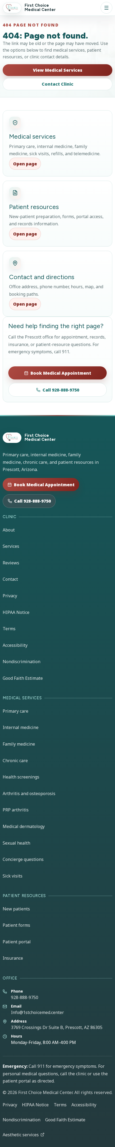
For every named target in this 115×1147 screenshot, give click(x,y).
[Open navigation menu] (106, 8)
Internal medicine (21, 727)
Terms (9, 629)
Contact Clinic (57, 84)
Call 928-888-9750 (61, 390)
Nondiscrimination (21, 661)
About (9, 530)
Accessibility (15, 645)
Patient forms (16, 925)
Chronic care (15, 761)
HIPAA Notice (16, 612)
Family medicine (19, 744)
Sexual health (16, 843)
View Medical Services (57, 70)
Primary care (15, 711)
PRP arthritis (16, 810)
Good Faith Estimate (23, 678)
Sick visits (12, 876)
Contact (10, 579)
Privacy (10, 596)
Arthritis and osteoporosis (29, 793)
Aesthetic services (21, 1135)
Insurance (13, 958)
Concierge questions (23, 859)
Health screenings (21, 777)
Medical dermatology (24, 826)
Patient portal (17, 942)
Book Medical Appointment (60, 373)
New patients (16, 909)
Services (11, 546)
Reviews (11, 563)
